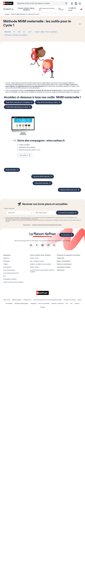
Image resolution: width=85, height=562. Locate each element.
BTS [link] (4, 276)
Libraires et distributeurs (64, 264)
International (60, 270)
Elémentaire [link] (6, 261)
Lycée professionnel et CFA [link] (10, 273)
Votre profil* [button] (11, 212)
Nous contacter (61, 9)
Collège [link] (5, 264)
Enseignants (7, 255)
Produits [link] (42, 307)
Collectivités (60, 258)
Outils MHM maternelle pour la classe (17, 107)
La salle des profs (72, 9)
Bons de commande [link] (43, 303)
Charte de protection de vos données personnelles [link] (47, 299)
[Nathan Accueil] (8, 3)
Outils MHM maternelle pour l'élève (47, 102)
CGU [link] (67, 303)
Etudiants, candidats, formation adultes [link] (40, 264)
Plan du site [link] (7, 299)
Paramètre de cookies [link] (70, 299)
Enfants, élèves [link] (34, 258)
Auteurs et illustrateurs (63, 261)
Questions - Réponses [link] (57, 303)
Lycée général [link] (7, 267)
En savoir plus (26, 224)
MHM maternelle (67, 97)
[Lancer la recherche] (66, 3)
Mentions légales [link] (16, 299)
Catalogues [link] (33, 303)
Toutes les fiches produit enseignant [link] (13, 282)
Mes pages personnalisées (47, 8)
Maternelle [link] (6, 258)
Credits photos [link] (27, 299)
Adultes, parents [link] (34, 267)
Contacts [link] (77, 303)
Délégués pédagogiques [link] (21, 303)
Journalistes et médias (63, 267)
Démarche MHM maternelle (41, 176)
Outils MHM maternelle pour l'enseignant (18, 102)
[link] (31, 245)
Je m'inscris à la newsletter (66, 213)
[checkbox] (4, 218)
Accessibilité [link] (9, 303)
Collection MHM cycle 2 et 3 (68, 190)
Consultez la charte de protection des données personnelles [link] (47, 224)
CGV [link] (71, 303)
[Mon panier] (76, 3)
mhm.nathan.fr (23, 155)
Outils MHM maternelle (41, 183)
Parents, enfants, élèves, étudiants (40, 255)
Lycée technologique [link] (9, 270)
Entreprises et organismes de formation (68, 255)
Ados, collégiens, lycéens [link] (37, 261)
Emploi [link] (79, 299)
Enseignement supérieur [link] (10, 279)
